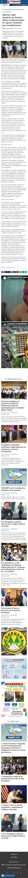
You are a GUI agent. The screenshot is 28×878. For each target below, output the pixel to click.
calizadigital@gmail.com (14, 868)
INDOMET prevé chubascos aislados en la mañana (13, 489)
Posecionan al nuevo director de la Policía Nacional (10, 610)
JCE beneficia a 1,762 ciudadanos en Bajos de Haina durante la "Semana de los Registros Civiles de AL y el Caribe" (13, 567)
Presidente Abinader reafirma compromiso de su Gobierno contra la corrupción (13, 448)
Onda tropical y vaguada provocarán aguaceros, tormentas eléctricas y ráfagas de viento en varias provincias (13, 747)
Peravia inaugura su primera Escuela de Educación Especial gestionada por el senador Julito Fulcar (12, 405)
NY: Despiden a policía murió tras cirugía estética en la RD (13, 524)
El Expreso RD (9, 28)
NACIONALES (6, 12)
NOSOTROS (14, 857)
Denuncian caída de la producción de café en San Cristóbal (12, 778)
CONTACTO (14, 854)
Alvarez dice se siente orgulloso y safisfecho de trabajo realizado (12, 807)
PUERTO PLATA (10, 267)
